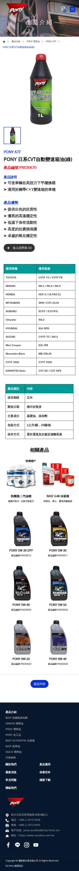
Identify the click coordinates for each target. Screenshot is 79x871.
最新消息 (11, 772)
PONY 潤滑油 (33, 41)
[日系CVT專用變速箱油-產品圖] (39, 89)
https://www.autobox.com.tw (36, 835)
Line (17, 845)
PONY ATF (51, 41)
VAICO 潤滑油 (13, 752)
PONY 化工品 (13, 734)
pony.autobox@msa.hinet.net (42, 830)
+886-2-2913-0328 (29, 819)
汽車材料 (11, 757)
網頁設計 (19, 865)
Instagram (26, 845)
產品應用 (45, 764)
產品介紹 (16, 41)
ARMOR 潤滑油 (14, 723)
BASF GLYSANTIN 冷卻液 (20, 740)
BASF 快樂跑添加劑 (17, 717)
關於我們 (11, 764)
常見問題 (11, 780)
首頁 (4, 41)
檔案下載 (45, 780)
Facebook (8, 845)
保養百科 (45, 772)
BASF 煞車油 (13, 746)
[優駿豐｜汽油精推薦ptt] (17, 9)
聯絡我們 (11, 788)
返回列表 (39, 684)
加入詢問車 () (22, 248)
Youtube (36, 845)
